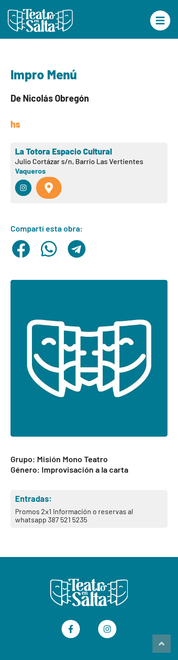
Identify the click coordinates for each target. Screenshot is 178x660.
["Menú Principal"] (160, 20)
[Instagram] (107, 629)
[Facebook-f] (71, 629)
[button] (20, 249)
